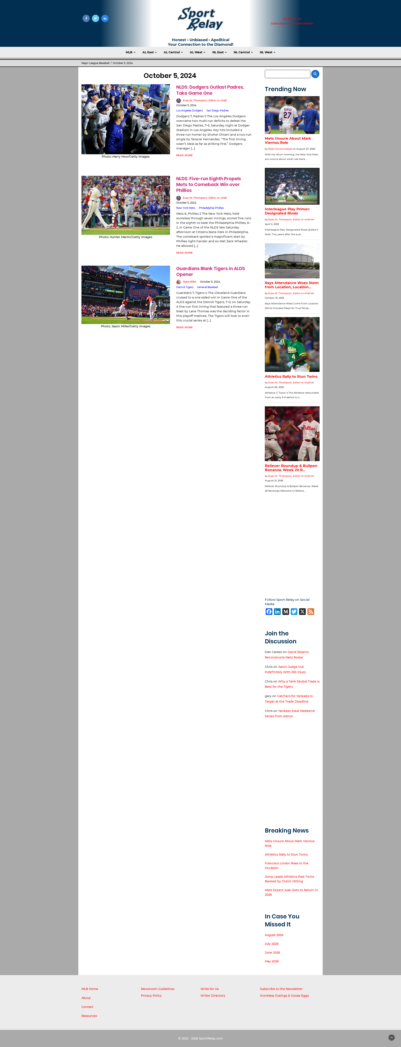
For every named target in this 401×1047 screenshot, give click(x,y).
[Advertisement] (292, 542)
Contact (87, 1007)
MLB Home (89, 989)
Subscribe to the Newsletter (281, 989)
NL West (266, 52)
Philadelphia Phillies (211, 207)
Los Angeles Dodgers (189, 110)
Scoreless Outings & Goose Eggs (284, 995)
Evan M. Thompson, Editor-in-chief (205, 100)
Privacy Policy (151, 995)
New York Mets (185, 207)
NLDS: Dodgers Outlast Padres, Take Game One (210, 90)
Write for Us (292, 19)
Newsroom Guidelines (157, 989)
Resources (89, 1016)
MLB (129, 52)
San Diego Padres (218, 110)
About (86, 998)
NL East (218, 52)
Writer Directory (212, 995)
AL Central (172, 52)
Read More (184, 155)
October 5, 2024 (186, 105)
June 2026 (272, 952)
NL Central (242, 52)
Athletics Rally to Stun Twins (286, 854)
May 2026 (272, 961)
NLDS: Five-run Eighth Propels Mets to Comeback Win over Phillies (208, 185)
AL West (196, 52)
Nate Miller (189, 281)
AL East (148, 52)
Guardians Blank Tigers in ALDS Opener (210, 271)
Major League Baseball (95, 63)
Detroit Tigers (184, 287)
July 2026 (272, 944)
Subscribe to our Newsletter (292, 23)
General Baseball (207, 287)
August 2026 (274, 935)
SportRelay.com (211, 1038)
